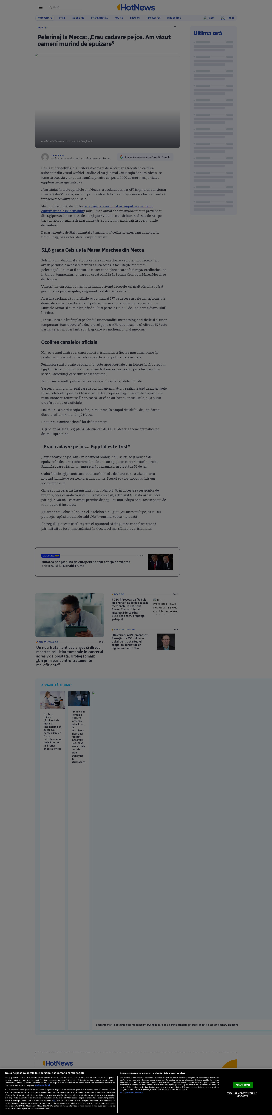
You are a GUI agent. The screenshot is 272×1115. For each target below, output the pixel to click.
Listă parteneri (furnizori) (131, 1092)
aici (54, 1100)
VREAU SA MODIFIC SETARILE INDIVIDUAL (242, 1094)
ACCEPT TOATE (243, 1084)
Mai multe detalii (42, 1085)
